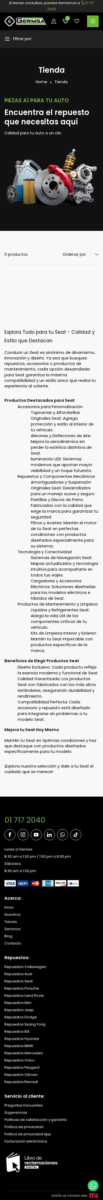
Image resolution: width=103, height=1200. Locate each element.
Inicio (9, 907)
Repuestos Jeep (19, 1010)
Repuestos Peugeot (22, 1067)
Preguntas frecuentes (23, 1105)
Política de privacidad (23, 1127)
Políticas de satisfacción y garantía (35, 1119)
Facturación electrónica (25, 1141)
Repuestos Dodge (20, 1017)
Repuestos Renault (21, 1081)
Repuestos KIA (16, 1031)
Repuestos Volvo (19, 1060)
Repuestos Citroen (21, 1074)
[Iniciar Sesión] (54, 21)
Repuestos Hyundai (21, 1038)
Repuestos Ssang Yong (25, 1024)
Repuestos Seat (18, 981)
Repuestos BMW (18, 1046)
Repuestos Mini (17, 1002)
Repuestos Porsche (21, 988)
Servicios (12, 929)
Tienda (61, 82)
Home (41, 82)
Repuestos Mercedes (23, 1053)
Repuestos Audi (18, 974)
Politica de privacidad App (27, 1134)
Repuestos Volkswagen (25, 966)
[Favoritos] (77, 21)
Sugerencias (15, 1112)
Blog (8, 936)
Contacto (12, 943)
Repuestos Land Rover (24, 995)
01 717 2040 (24, 820)
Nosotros (12, 914)
